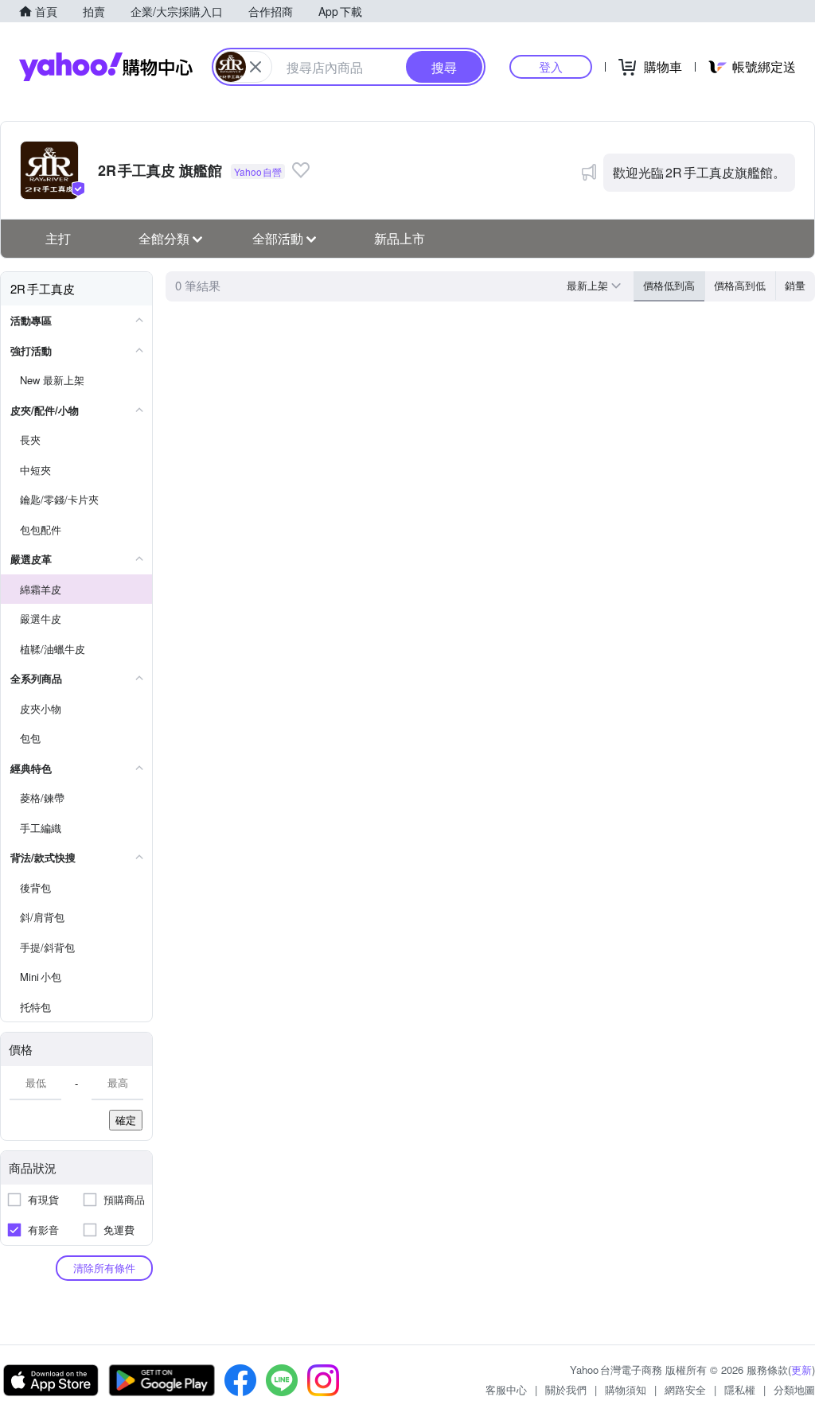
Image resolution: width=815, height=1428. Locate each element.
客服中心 (506, 1389)
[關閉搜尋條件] (255, 66)
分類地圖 (794, 1389)
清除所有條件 (104, 1267)
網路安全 (685, 1389)
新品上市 (399, 238)
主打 (58, 238)
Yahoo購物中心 (106, 67)
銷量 (795, 285)
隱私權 (739, 1389)
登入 (551, 66)
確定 (125, 1119)
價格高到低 (740, 285)
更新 (801, 1369)
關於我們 (566, 1389)
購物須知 (625, 1389)
